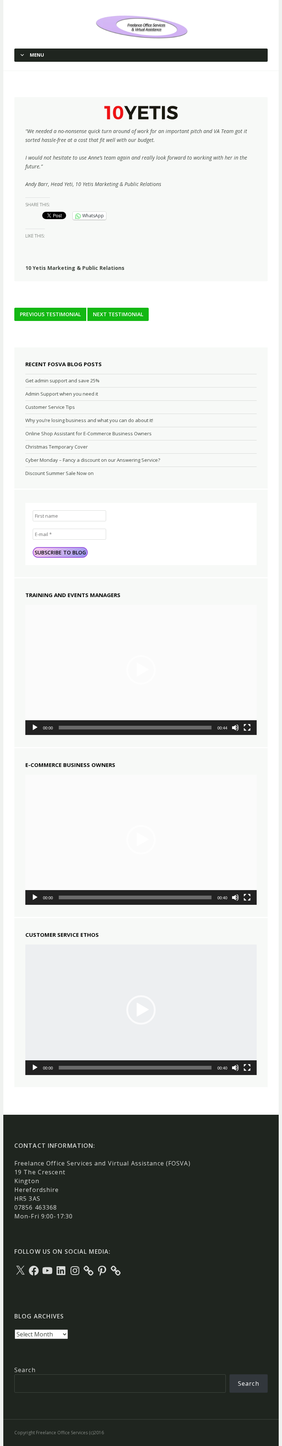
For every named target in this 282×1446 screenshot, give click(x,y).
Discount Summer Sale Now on (59, 473)
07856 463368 (35, 1207)
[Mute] (235, 727)
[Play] (35, 727)
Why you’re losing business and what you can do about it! (89, 420)
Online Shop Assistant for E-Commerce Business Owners (88, 433)
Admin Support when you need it (61, 393)
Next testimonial (118, 314)
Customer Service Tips (50, 407)
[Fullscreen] (247, 727)
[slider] (135, 727)
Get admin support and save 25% (62, 380)
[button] (141, 670)
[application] (141, 670)
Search (25, 1370)
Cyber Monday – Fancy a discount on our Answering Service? (92, 460)
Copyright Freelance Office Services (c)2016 (59, 1432)
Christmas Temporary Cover (56, 446)
